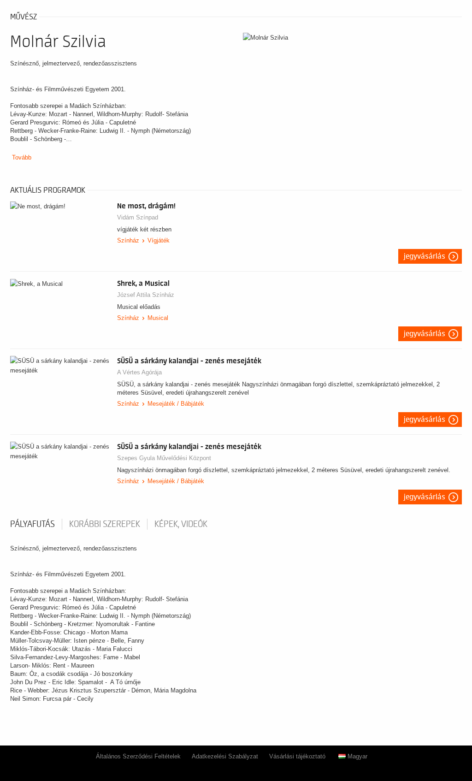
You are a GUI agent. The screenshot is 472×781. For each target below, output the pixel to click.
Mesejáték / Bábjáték (176, 403)
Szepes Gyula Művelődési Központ (164, 458)
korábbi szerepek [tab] (104, 524)
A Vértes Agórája (139, 372)
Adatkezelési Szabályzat (225, 756)
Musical (158, 317)
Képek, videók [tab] (180, 524)
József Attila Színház (145, 294)
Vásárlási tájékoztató (297, 756)
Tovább (21, 157)
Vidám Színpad (137, 217)
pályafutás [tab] (32, 524)
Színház (128, 240)
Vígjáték (159, 240)
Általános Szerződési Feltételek (138, 756)
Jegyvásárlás (424, 256)
